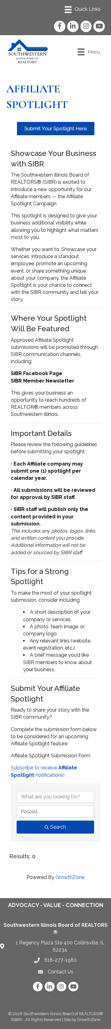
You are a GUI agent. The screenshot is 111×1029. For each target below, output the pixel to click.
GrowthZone (70, 877)
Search (58, 827)
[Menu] (82, 9)
